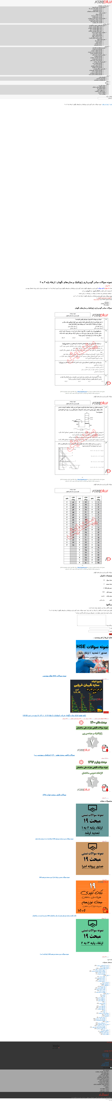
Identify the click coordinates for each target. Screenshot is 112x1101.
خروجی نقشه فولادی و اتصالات (94, 11)
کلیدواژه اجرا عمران (97, 49)
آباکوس (103, 995)
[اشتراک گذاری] (108, 1099)
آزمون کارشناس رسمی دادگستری (97, 25)
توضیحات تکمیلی (105, 303)
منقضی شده (106, 1030)
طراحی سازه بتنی (104, 1089)
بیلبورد (103, 996)
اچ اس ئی (106, 982)
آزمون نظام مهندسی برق (96, 29)
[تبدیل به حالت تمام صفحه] (109, 1099)
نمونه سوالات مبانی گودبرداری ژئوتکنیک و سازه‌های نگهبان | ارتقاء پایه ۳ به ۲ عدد (92, 296)
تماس (107, 84)
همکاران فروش (101, 92)
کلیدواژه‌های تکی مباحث (99, 61)
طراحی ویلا (106, 1070)
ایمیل (110, 631)
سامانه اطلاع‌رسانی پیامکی (98, 87)
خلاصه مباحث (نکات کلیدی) (95, 38)
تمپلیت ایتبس (102, 1003)
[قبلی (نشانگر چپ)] (111, 1100)
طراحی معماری (101, 972)
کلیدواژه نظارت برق (97, 63)
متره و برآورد (102, 990)
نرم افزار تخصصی (104, 1031)
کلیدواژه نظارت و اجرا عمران (95, 52)
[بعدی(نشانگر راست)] (109, 1100)
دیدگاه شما (109, 625)
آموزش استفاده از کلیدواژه (98, 47)
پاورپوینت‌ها (102, 986)
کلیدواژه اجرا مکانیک (97, 67)
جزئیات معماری (98, 43)
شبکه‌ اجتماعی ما (101, 88)
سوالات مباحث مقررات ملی (98, 32)
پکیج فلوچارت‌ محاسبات (99, 80)
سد (104, 1010)
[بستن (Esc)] (106, 1099)
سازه (107, 993)
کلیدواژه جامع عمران (97, 59)
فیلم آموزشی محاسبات (103, 1077)
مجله (107, 81)
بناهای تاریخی (102, 976)
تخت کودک (106, 1085)
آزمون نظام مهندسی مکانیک (95, 31)
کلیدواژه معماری (98, 56)
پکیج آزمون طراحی (100, 78)
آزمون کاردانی (102, 1017)
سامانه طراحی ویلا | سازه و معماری (96, 18)
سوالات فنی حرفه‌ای (104, 1013)
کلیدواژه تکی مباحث (100, 1018)
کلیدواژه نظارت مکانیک (96, 66)
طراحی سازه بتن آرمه (96, 15)
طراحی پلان (106, 1056)
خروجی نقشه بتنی (104, 1088)
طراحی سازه (102, 12)
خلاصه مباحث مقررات (103, 1081)
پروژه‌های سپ (101, 999)
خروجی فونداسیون (97, 10)
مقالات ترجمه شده (100, 992)
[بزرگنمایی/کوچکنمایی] (111, 1099)
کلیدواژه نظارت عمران (96, 50)
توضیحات (106, 302)
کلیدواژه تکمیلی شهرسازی (95, 70)
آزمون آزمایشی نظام (97, 36)
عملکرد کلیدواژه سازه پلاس (98, 54)
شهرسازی (106, 1014)
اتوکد (107, 975)
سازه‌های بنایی (102, 1007)
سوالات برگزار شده (97, 33)
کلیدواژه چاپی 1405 (104, 1080)
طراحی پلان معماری (97, 22)
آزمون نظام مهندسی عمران (95, 26)
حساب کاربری (102, 85)
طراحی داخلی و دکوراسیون (95, 19)
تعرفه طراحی (105, 1053)
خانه (111, 104)
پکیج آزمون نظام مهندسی (99, 68)
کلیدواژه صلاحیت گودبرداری (95, 74)
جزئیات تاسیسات (98, 45)
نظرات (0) (106, 304)
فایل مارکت (106, 24)
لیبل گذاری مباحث (101, 1028)
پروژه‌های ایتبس (101, 997)
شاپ (107, 75)
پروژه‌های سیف (101, 1000)
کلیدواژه (107, 46)
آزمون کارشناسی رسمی (103, 965)
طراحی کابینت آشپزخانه (96, 21)
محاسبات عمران (101, 974)
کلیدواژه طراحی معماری (96, 57)
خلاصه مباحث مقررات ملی (98, 1027)
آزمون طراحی (105, 1063)
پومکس (107, 1087)
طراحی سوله (99, 14)
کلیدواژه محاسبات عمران (96, 53)
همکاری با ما (102, 94)
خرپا (104, 1004)
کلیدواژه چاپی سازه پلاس (96, 60)
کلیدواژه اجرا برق (98, 64)
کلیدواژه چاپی (102, 77)
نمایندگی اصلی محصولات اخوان (101, 1084)
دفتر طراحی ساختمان (103, 5)
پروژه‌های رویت (101, 1023)
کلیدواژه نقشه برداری (97, 71)
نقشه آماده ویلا (98, 40)
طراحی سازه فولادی (97, 17)
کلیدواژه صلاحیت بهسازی (96, 73)
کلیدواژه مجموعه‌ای (100, 1020)
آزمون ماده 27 (105, 967)
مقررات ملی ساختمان (103, 1024)
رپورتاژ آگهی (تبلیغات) (100, 91)
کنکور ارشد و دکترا (100, 989)
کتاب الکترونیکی (101, 988)
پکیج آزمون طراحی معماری (102, 1071)
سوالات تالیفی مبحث (97, 35)
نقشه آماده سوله (105, 1074)
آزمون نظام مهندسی (104, 968)
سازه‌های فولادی (101, 1009)
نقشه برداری (106, 1034)
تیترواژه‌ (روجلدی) (101, 1025)
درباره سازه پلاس (101, 89)
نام (111, 628)
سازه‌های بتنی (102, 1006)
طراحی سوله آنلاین (104, 1091)
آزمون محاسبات (105, 1065)
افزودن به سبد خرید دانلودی (104, 297)
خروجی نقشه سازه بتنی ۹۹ (95, 8)
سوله (104, 1011)
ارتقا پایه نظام (105, 104)
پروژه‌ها (107, 82)
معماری (107, 1021)
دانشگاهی (106, 985)
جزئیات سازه (99, 42)
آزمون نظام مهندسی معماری (95, 28)
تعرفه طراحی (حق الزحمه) (98, 7)
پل (104, 1002)
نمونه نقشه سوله (101, 39)
